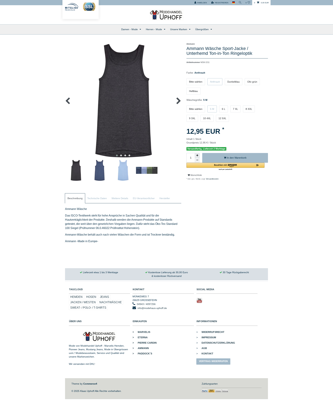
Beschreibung (75, 198)
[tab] (75, 198)
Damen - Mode (129, 29)
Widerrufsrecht (213, 332)
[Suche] (240, 2)
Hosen (91, 296)
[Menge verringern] (197, 160)
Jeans (104, 296)
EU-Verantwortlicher (144, 198)
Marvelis (141, 332)
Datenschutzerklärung (218, 342)
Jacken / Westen (83, 302)
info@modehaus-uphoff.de (152, 308)
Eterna (140, 337)
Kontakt (207, 353)
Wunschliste (196, 175)
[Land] (233, 2)
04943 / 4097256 (146, 304)
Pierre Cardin (145, 342)
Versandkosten (212, 179)
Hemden (76, 296)
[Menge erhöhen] (197, 155)
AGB (204, 348)
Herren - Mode (154, 29)
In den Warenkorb (236, 157)
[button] (225, 167)
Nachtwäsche (110, 302)
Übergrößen (202, 29)
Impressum (209, 337)
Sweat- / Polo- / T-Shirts (88, 307)
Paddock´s (142, 353)
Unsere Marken (179, 29)
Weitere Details (120, 198)
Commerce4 (90, 383)
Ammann (141, 348)
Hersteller (164, 198)
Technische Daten (97, 198)
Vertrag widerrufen (213, 361)
